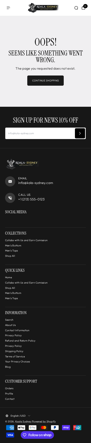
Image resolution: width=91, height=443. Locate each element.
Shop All (10, 255)
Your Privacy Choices (17, 361)
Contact (10, 398)
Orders (9, 388)
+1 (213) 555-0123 (31, 199)
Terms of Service (15, 356)
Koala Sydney (23, 421)
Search (9, 319)
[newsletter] (80, 133)
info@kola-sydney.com (35, 183)
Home (8, 277)
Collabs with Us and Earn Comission (26, 240)
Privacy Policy (13, 335)
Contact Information (17, 330)
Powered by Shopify (44, 421)
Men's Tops (11, 250)
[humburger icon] (8, 7)
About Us (10, 325)
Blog (8, 366)
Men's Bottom (13, 245)
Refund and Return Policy (20, 340)
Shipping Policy (14, 351)
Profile (9, 393)
